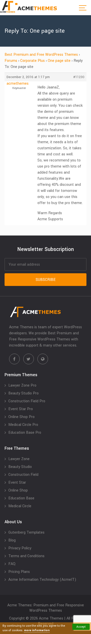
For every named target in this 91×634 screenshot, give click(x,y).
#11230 (78, 77)
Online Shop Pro (21, 417)
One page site (59, 60)
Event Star (17, 482)
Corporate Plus (32, 60)
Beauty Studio (20, 466)
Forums (11, 60)
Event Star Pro (20, 409)
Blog (12, 540)
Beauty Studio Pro (23, 393)
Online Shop (18, 490)
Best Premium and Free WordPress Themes (41, 54)
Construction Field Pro (26, 401)
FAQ (11, 564)
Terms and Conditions (26, 556)
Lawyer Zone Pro (22, 385)
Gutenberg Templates (26, 532)
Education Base (21, 498)
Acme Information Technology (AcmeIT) (42, 579)
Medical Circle (19, 506)
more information (37, 630)
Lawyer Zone (19, 459)
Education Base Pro (24, 432)
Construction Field (23, 474)
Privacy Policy (19, 548)
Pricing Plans (19, 571)
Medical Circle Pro (23, 424)
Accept (81, 627)
